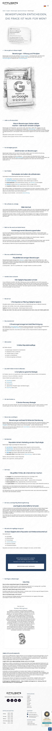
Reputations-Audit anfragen (26, 566)
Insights (8, 10)
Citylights (28, 696)
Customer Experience (11, 541)
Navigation (5, 425)
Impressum (29, 706)
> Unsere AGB (29, 721)
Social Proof (9, 387)
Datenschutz (29, 707)
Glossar (28, 701)
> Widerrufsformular (31, 723)
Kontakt (28, 704)
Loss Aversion (9, 447)
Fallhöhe (8, 184)
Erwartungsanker (14, 326)
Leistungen (29, 700)
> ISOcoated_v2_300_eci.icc (32, 724)
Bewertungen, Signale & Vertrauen (19, 10)
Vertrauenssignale (24, 55)
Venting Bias (9, 179)
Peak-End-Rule (9, 448)
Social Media (26, 426)
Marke (18, 184)
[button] (50, 729)
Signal (10, 384)
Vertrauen (32, 182)
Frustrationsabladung (11, 180)
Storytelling (9, 380)
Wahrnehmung (31, 129)
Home (4, 10)
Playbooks (29, 698)
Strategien (29, 703)
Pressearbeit (9, 382)
